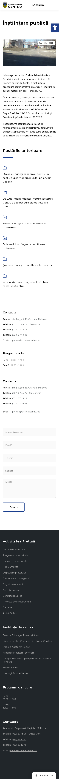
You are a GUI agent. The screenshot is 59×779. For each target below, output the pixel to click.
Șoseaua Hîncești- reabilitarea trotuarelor (27, 265)
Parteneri (8, 607)
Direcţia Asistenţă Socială (16, 647)
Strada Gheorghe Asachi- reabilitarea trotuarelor (25, 225)
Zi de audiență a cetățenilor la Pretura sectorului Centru (25, 284)
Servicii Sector (10, 667)
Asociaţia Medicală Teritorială (18, 652)
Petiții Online (10, 613)
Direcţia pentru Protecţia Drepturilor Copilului (27, 641)
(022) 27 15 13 (19, 329)
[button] (55, 27)
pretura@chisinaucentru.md (26, 340)
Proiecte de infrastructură (17, 601)
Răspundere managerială (16, 578)
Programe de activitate (15, 555)
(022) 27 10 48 (19, 334)
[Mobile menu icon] (54, 5)
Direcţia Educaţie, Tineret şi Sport (21, 635)
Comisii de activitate (14, 549)
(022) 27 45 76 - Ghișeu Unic (26, 324)
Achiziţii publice (11, 590)
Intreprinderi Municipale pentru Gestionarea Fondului (27, 660)
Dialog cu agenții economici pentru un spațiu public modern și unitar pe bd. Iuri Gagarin (27, 177)
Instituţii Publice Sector (15, 673)
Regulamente (10, 566)
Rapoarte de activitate (15, 561)
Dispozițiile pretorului (14, 572)
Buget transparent (13, 584)
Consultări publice (12, 595)
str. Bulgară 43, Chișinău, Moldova (29, 319)
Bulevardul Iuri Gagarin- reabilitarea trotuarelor (24, 246)
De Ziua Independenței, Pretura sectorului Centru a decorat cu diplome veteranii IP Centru (28, 202)
